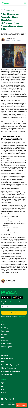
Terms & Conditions (6, 404)
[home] (5, 3)
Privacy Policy (15, 404)
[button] (24, 3)
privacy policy (20, 316)
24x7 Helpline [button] (21, 405)
